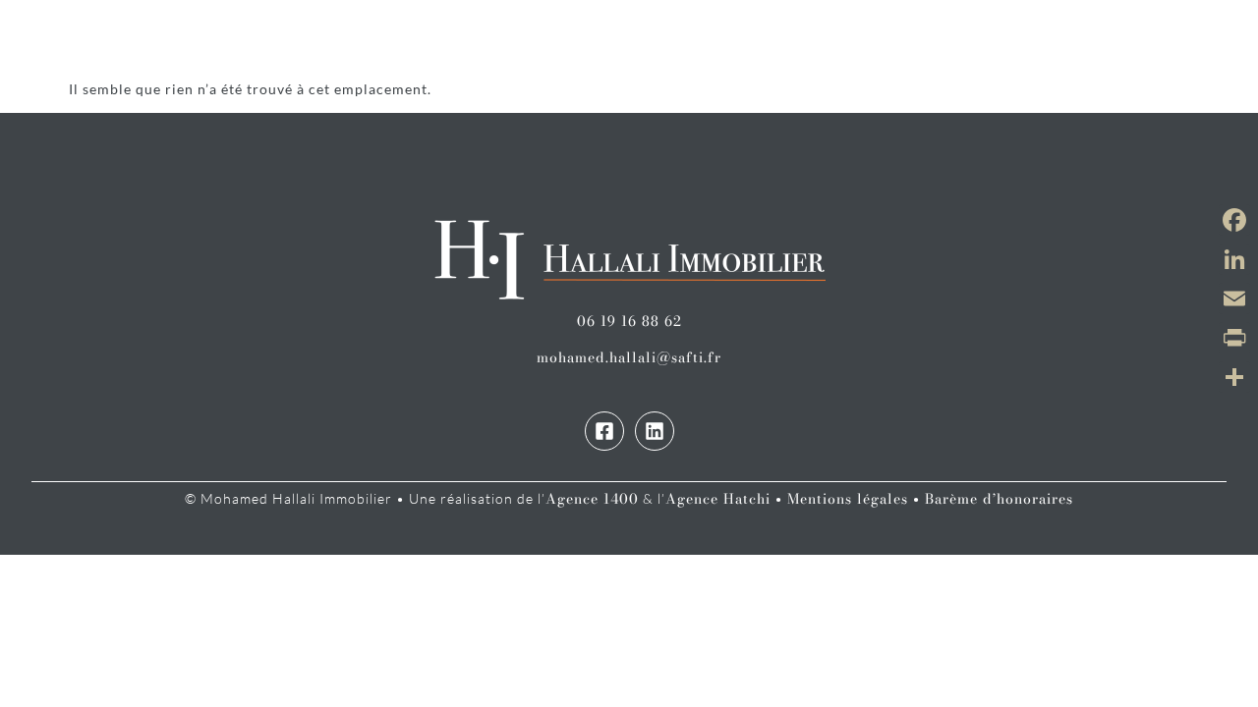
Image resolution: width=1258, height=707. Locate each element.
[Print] (1234, 337)
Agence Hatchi (718, 499)
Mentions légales (847, 499)
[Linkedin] (654, 431)
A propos (952, 39)
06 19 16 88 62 (629, 321)
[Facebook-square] (604, 431)
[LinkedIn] (1234, 259)
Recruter (686, 39)
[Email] (1234, 298)
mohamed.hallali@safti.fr (629, 357)
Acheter (346, 39)
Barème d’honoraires (999, 499)
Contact (1073, 39)
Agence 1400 (592, 499)
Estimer (567, 39)
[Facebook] (1234, 220)
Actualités (820, 39)
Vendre (458, 39)
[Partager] (1234, 377)
